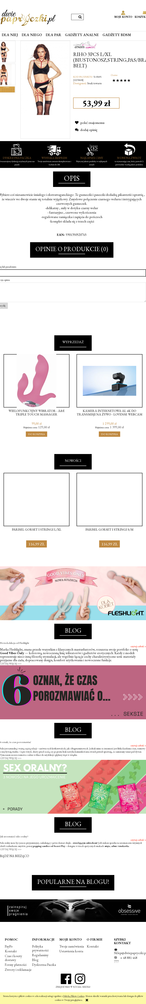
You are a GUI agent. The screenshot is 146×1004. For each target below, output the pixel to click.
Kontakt (11, 951)
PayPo (9, 946)
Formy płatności (15, 964)
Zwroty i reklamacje (18, 969)
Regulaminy (40, 955)
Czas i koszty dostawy (13, 958)
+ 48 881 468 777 (125, 959)
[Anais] (84, 44)
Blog (35, 960)
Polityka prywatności (40, 948)
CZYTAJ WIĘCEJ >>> (10, 663)
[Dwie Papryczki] (28, 17)
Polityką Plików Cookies (73, 996)
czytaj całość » (138, 646)
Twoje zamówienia (71, 946)
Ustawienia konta (71, 951)
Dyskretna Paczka (44, 964)
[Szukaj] (80, 17)
